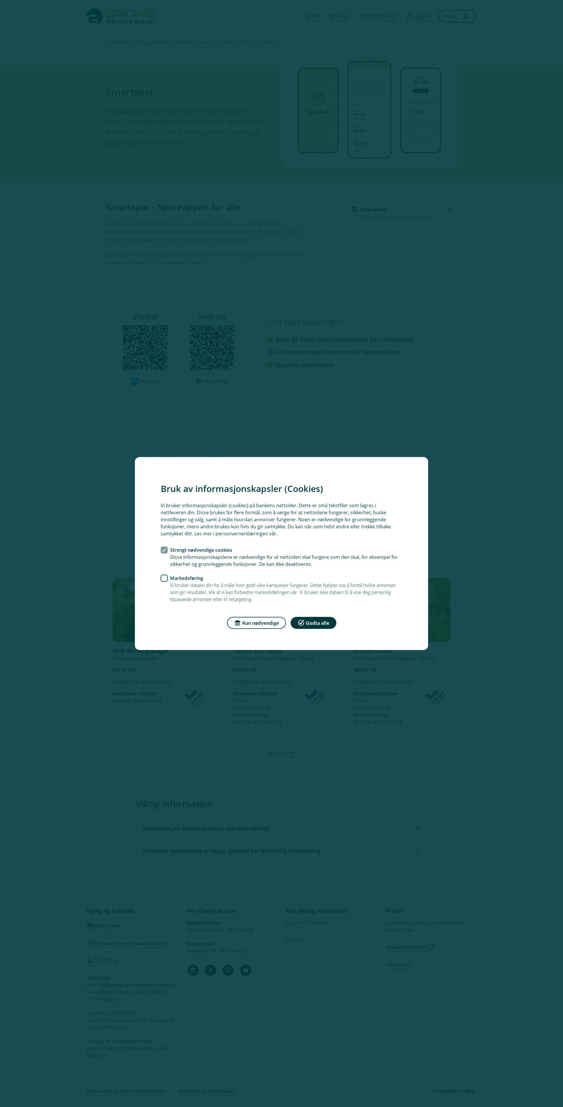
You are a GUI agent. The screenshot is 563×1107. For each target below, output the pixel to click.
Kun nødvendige (260, 623)
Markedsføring (186, 578)
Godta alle (317, 623)
